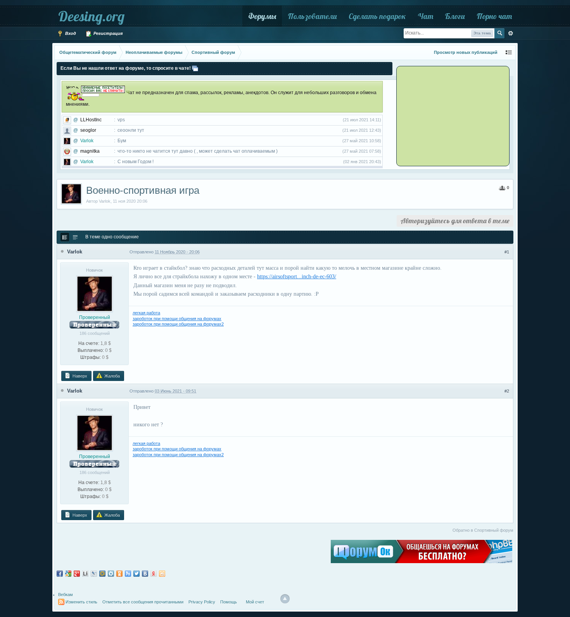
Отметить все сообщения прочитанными (142, 602)
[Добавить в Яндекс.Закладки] (153, 573)
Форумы (262, 16)
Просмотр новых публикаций (465, 52)
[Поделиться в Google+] (77, 573)
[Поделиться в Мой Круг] (111, 573)
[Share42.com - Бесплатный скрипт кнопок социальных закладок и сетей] (162, 573)
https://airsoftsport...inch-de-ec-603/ (296, 276)
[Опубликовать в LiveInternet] (85, 573)
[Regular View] (64, 237)
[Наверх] (285, 598)
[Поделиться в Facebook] (60, 573)
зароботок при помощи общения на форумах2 (178, 324)
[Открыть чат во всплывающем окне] (195, 68)
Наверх (79, 376)
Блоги (455, 16)
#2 (506, 391)
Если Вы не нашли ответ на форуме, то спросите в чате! (125, 68)
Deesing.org (91, 16)
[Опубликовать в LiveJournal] (94, 573)
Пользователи (312, 16)
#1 (506, 252)
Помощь (228, 602)
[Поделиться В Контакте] (145, 573)
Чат (425, 16)
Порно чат (494, 16)
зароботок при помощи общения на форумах (177, 318)
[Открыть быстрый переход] (508, 52)
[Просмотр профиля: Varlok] (94, 293)
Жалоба (111, 376)
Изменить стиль (81, 602)
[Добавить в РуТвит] (128, 573)
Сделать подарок (377, 16)
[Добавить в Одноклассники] (119, 573)
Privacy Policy (201, 602)
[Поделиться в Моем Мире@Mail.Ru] (102, 573)
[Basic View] (75, 237)
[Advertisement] (446, 115)
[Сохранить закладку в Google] (68, 573)
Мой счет (255, 602)
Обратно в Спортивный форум (483, 530)
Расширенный (511, 33)
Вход (70, 33)
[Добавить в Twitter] (136, 573)
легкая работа (146, 312)
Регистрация (107, 33)
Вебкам (65, 594)
